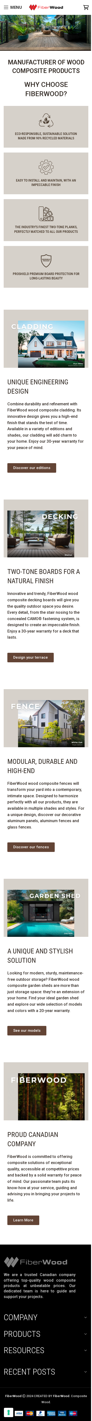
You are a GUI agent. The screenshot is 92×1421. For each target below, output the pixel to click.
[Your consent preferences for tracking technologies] (8, 1412)
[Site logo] (46, 7)
